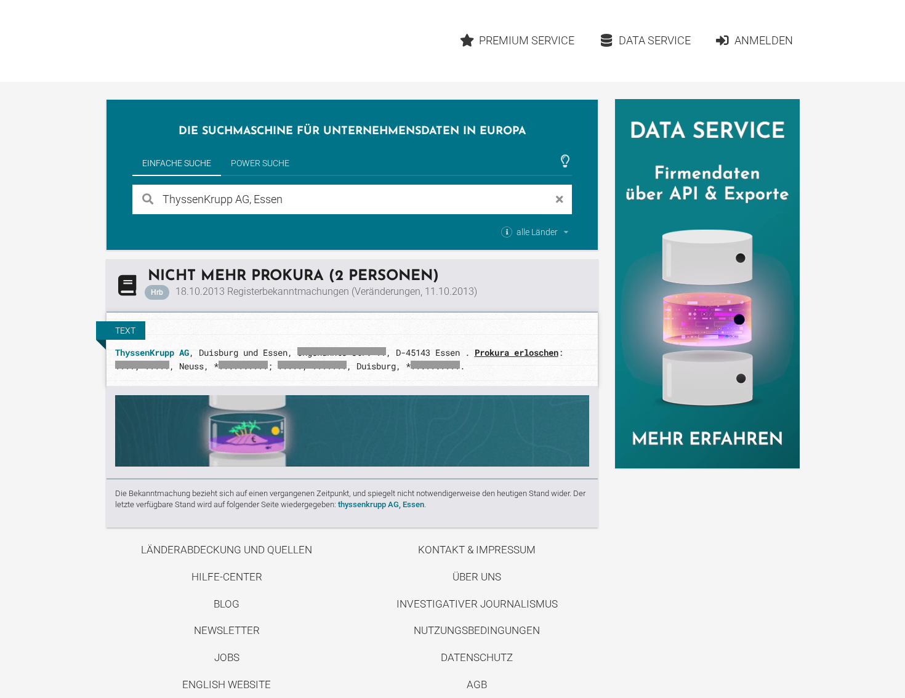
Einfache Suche (176, 163)
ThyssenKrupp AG (152, 352)
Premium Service (526, 40)
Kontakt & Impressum (477, 550)
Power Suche (260, 163)
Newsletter (227, 630)
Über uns (476, 577)
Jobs (226, 657)
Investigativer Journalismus (477, 604)
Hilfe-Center (226, 577)
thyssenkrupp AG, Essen (381, 504)
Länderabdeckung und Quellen (226, 550)
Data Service (655, 40)
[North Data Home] (178, 41)
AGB (477, 684)
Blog (226, 604)
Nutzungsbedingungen (477, 630)
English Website (226, 684)
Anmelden (763, 40)
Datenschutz (477, 657)
